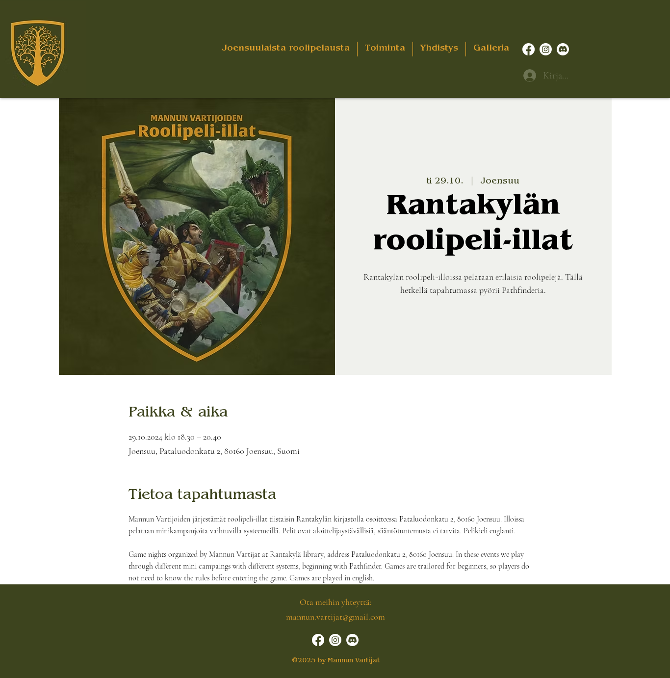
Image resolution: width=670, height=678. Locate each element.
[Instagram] (546, 49)
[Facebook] (528, 49)
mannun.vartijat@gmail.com (335, 616)
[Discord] (563, 49)
